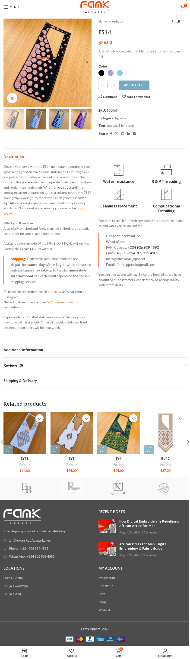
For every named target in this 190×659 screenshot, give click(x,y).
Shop (102, 602)
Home (102, 21)
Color (102, 66)
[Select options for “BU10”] (149, 449)
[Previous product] (172, 21)
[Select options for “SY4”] (102, 449)
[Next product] (184, 21)
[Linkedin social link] (128, 134)
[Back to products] (178, 21)
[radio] (101, 73)
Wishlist (104, 610)
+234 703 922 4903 (142, 253)
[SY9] (72, 433)
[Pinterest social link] (123, 134)
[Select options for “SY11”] (8, 449)
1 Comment (149, 532)
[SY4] (118, 433)
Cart (101, 594)
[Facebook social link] (111, 134)
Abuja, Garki (12, 594)
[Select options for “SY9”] (55, 449)
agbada (112, 125)
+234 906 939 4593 (143, 247)
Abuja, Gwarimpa (15, 586)
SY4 (118, 458)
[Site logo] (94, 7)
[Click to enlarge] (12, 98)
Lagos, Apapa (13, 578)
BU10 (165, 458)
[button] (8, 62)
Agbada (117, 21)
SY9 (71, 458)
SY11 (24, 458)
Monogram (127, 125)
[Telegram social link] (134, 134)
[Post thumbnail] (107, 527)
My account (106, 578)
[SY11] (24, 433)
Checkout (105, 586)
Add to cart (134, 85)
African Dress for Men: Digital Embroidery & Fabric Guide (143, 546)
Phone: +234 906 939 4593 (28, 548)
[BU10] (165, 433)
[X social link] (117, 134)
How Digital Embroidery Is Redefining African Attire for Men (149, 523)
